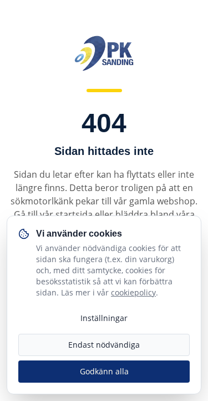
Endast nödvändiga (104, 344)
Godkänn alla (104, 371)
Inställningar (104, 318)
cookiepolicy (133, 292)
